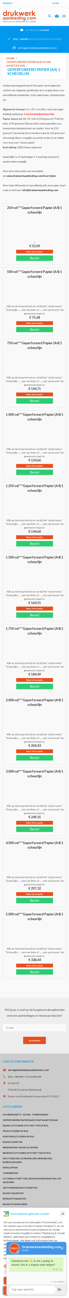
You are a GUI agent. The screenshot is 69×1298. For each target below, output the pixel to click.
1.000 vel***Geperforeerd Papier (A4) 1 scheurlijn (34, 416)
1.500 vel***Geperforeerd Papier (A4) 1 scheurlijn (34, 559)
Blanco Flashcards (15, 1204)
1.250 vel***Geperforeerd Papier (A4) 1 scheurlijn (34, 488)
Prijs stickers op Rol (15, 1131)
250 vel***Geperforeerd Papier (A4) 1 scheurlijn (34, 210)
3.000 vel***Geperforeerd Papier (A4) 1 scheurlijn (34, 773)
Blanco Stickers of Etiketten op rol (25, 1125)
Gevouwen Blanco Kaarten (20, 1187)
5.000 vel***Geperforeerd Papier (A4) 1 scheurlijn (34, 916)
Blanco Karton (12, 1142)
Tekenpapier (10, 1173)
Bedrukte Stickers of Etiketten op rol (27, 1153)
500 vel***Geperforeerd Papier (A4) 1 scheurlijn (34, 274)
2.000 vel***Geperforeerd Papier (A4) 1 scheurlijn (34, 702)
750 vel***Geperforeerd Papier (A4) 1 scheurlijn (34, 345)
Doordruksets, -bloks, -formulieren (25, 1114)
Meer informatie (34, 251)
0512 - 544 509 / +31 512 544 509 (24, 1076)
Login (55, 3)
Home (10, 58)
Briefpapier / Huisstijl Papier (20, 1147)
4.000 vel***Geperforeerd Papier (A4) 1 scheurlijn (34, 845)
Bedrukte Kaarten (14, 1198)
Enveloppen (10, 1167)
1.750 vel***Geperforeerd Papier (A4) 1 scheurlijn (34, 631)
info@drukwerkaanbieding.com (37, 48)
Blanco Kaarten (13, 1193)
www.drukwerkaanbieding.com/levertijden (31, 175)
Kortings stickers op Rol (18, 1136)
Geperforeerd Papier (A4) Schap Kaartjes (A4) (30, 1120)
